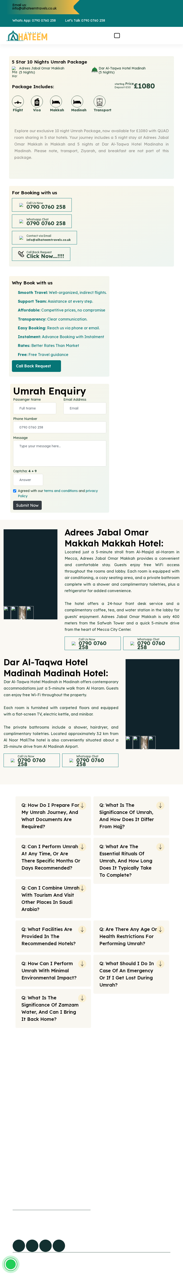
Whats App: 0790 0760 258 (34, 20)
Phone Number (25, 419)
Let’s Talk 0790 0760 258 (85, 20)
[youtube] (45, 1246)
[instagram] (59, 1246)
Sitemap (44, 1078)
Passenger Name (27, 399)
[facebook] (19, 1246)
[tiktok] (32, 1246)
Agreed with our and (58, 493)
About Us (45, 1088)
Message (20, 438)
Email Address (74, 399)
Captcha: (25, 471)
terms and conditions (61, 491)
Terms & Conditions (26, 1191)
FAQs (41, 1068)
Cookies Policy (22, 1172)
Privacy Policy (22, 1182)
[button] (117, 35)
